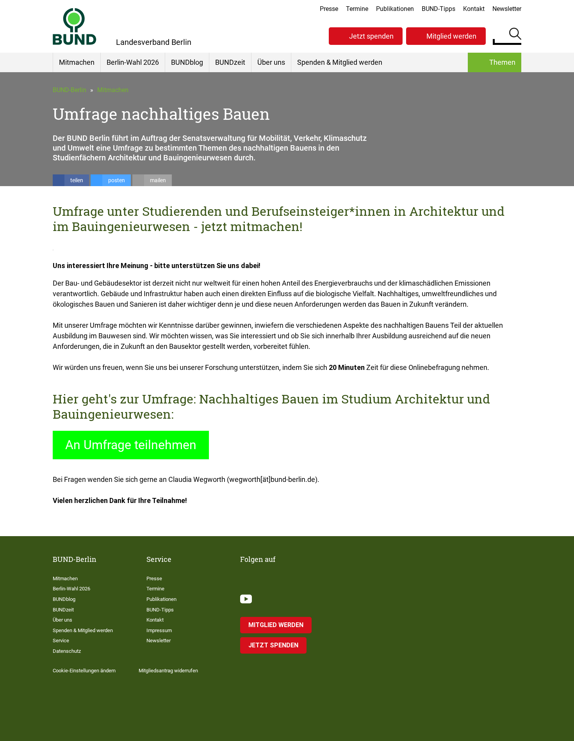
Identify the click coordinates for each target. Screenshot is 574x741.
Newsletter (506, 8)
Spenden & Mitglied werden (339, 62)
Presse (329, 8)
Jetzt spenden (371, 36)
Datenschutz (67, 651)
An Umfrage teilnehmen (130, 444)
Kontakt (474, 8)
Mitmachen (76, 62)
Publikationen (395, 8)
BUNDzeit (230, 62)
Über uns (271, 62)
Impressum (159, 630)
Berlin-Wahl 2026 (133, 62)
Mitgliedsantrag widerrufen (168, 670)
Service (61, 640)
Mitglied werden (451, 36)
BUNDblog (187, 62)
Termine (357, 8)
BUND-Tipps (438, 8)
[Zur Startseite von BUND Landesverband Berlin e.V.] (74, 26)
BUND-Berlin (69, 90)
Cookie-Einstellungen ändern (84, 670)
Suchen (515, 35)
